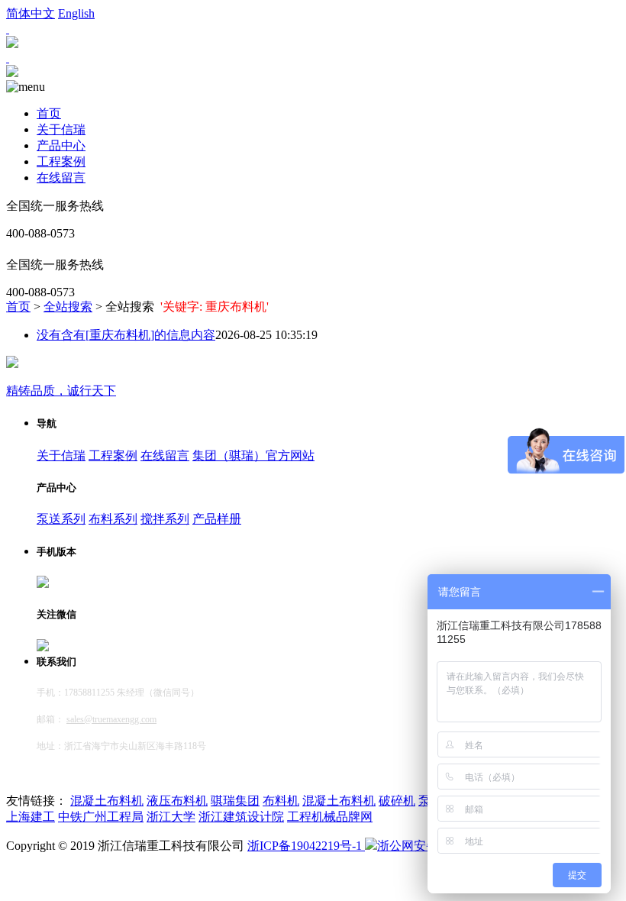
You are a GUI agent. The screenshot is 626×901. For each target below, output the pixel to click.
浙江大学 (171, 816)
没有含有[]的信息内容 (126, 334)
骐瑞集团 (235, 800)
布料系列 (113, 518)
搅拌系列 (164, 518)
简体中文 (30, 13)
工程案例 (61, 161)
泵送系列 (61, 518)
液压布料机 (177, 800)
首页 (49, 113)
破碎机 (397, 800)
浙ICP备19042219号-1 (306, 845)
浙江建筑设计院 (241, 816)
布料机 (281, 800)
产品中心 (61, 145)
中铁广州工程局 (101, 816)
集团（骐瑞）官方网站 (253, 455)
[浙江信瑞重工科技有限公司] (12, 72)
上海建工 (30, 816)
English (76, 13)
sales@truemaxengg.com (111, 719)
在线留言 (61, 177)
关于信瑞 (61, 129)
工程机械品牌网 (330, 816)
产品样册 (216, 518)
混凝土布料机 (107, 800)
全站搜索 (68, 306)
